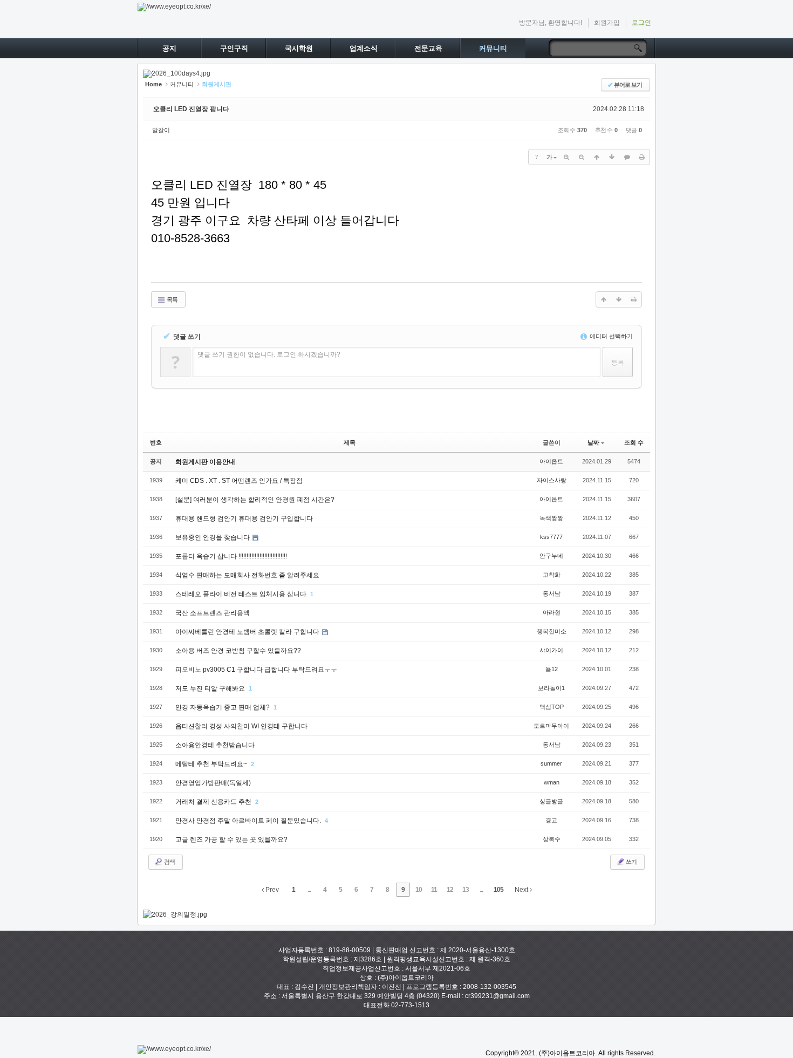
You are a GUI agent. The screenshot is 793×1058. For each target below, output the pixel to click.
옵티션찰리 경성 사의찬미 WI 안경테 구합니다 (241, 726)
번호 (156, 442)
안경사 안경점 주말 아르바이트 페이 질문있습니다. (249, 820)
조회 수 (634, 442)
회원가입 (607, 22)
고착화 (551, 574)
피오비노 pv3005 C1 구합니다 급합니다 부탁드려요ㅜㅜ (256, 669)
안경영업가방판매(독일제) (213, 783)
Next (522, 889)
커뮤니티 (493, 48)
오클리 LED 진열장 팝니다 (191, 109)
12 (450, 889)
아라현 (551, 612)
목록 (171, 299)
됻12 (551, 669)
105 (498, 889)
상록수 (551, 839)
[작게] (581, 157)
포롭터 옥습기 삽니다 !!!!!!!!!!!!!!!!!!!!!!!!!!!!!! (231, 556)
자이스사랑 (551, 480)
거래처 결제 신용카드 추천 (214, 802)
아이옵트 (551, 461)
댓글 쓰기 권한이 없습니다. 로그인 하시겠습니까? (268, 354)
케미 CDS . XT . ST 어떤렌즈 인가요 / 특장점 (239, 480)
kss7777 (551, 537)
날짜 (593, 442)
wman (551, 782)
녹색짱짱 (551, 518)
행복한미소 (551, 631)
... (309, 889)
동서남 (551, 593)
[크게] (566, 157)
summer (551, 763)
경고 (551, 820)
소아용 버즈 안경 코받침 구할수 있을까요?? (238, 650)
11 (434, 889)
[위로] (596, 157)
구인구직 (234, 48)
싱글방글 (551, 801)
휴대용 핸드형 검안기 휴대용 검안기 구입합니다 (244, 518)
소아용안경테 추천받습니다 (215, 745)
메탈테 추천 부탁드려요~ (212, 764)
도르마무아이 (551, 725)
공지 (169, 48)
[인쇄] (642, 157)
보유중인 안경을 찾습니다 (213, 537)
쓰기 (631, 861)
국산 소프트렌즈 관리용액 (212, 613)
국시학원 (299, 48)
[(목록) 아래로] (611, 157)
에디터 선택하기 (610, 336)
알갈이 (161, 130)
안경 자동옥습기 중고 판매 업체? (223, 707)
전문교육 (428, 48)
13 (465, 889)
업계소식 (364, 48)
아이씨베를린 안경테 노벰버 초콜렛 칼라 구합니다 (248, 632)
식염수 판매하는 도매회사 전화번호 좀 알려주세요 (247, 575)
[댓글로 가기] (626, 157)
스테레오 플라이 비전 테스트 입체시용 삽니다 (241, 594)
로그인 (641, 22)
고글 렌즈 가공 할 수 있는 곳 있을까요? (231, 839)
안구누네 (551, 555)
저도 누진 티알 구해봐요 (211, 688)
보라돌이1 (551, 688)
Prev (271, 889)
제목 (350, 442)
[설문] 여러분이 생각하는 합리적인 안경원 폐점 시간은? (254, 499)
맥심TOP (551, 707)
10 (418, 889)
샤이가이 (551, 650)
